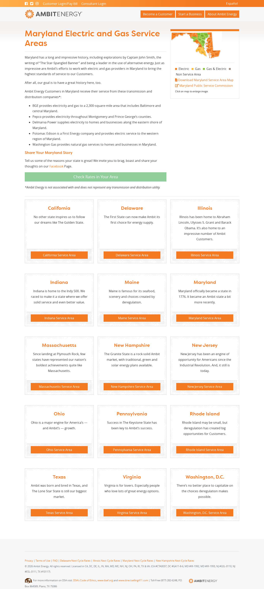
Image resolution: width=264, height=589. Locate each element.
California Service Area (59, 255)
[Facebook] (26, 4)
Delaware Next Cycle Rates (75, 560)
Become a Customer (158, 14)
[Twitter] (31, 4)
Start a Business (190, 14)
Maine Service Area (132, 318)
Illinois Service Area (205, 255)
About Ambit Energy (222, 14)
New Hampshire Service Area (132, 386)
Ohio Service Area (59, 450)
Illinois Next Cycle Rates (106, 560)
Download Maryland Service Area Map (205, 80)
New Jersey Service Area (204, 386)
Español (232, 3)
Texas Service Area (59, 513)
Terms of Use (43, 560)
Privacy (29, 560)
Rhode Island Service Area (205, 450)
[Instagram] (37, 4)
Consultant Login (93, 4)
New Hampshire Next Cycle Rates (175, 560)
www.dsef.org (105, 580)
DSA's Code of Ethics (84, 580)
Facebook (56, 166)
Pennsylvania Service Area (132, 450)
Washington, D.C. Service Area (205, 513)
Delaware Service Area (132, 255)
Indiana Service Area (59, 318)
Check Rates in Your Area (95, 176)
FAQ (55, 560)
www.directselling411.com (133, 580)
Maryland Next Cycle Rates (138, 560)
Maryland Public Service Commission (206, 85)
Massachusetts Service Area (59, 386)
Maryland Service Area (205, 318)
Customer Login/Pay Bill (60, 4)
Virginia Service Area (132, 513)
